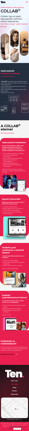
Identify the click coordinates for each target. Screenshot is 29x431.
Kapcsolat (14, 394)
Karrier (14, 391)
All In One (14, 381)
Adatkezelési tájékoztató (15, 426)
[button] (27, 2)
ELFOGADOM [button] (17, 428)
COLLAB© (14, 384)
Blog (14, 387)
